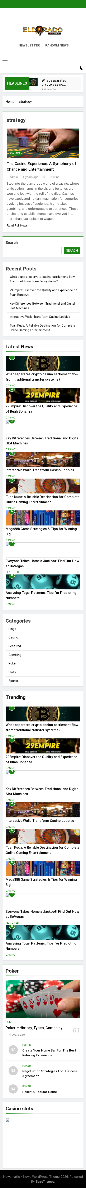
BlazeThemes (44, 1181)
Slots (12, 672)
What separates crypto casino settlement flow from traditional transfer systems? (58, 82)
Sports (13, 681)
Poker (12, 663)
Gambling (15, 655)
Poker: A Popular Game (39, 1092)
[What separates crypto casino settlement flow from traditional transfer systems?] (33, 82)
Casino (15, 153)
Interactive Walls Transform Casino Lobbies (40, 317)
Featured (12, 572)
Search (12, 242)
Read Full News (17, 225)
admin (14, 177)
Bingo (12, 629)
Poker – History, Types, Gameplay (34, 1028)
